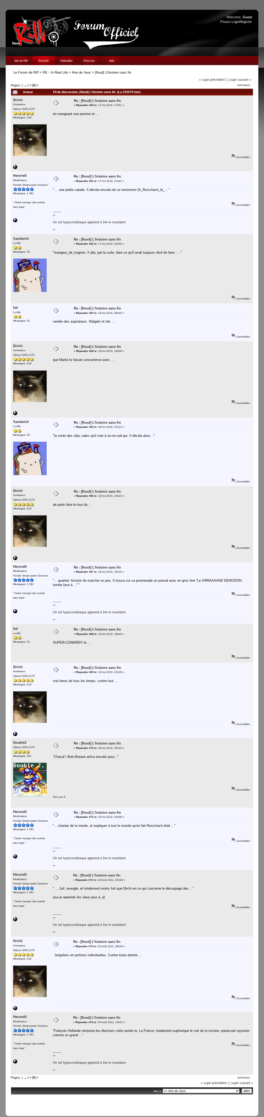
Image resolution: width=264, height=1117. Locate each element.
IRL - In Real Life (55, 72)
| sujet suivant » (239, 80)
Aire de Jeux (81, 72)
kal (15, 307)
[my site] (15, 221)
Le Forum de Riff (25, 72)
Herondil (20, 176)
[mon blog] (15, 168)
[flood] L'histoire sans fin (113, 72)
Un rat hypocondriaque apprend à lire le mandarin (89, 222)
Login (236, 22)
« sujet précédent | (213, 80)
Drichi (18, 100)
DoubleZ (20, 742)
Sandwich (21, 239)
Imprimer (243, 85)
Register (246, 22)
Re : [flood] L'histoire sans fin (97, 101)
